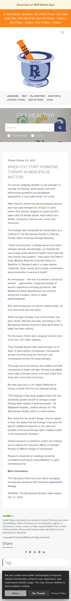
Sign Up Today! (35, 99)
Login (50, 99)
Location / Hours (16, 99)
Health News (19, 135)
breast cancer (31, 215)
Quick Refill (54, 95)
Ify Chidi (55, 256)
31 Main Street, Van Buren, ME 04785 (24, 14)
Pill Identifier (37, 95)
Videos (40, 135)
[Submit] (60, 127)
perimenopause (16, 298)
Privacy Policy (58, 593)
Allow (15, 593)
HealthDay (25, 537)
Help (24, 95)
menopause (43, 192)
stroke (11, 219)
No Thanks (38, 593)
